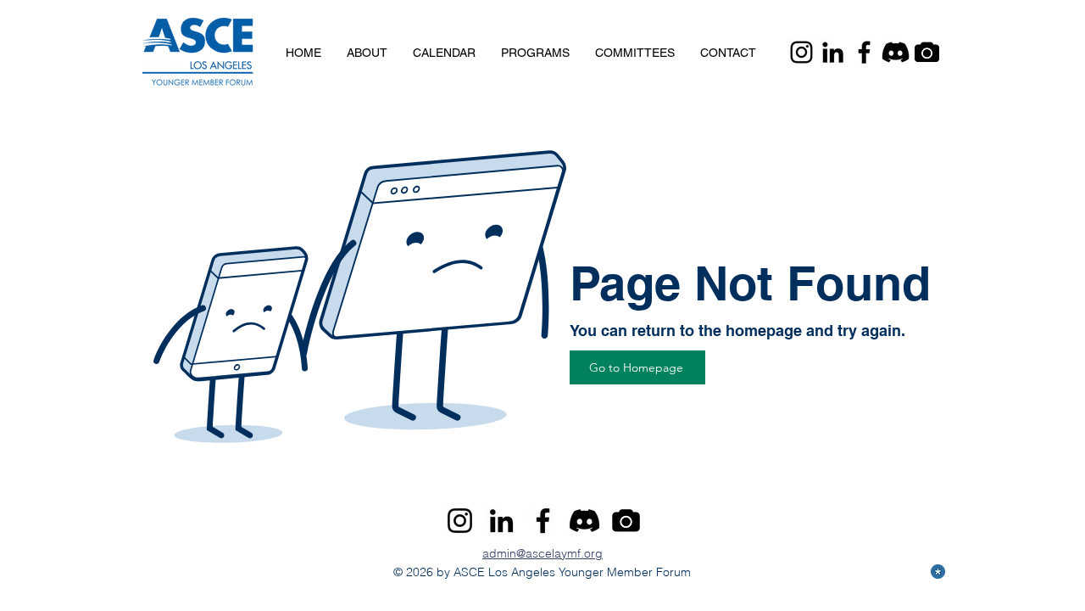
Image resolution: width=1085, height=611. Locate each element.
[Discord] (895, 52)
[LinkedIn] (833, 52)
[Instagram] (801, 52)
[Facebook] (864, 52)
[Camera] (927, 52)
